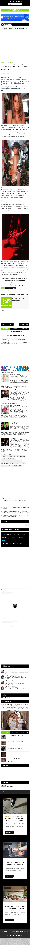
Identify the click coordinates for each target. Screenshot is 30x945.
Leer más (8, 832)
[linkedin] (14, 543)
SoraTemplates (11, 931)
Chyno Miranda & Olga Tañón (17, 422)
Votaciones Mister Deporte (15, 741)
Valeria (6, 669)
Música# (14, 288)
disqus (15, 328)
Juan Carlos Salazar (15, 405)
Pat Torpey (13, 438)
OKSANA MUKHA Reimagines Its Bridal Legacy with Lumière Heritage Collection (15, 516)
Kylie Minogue (5, 465)
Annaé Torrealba (19, 456)
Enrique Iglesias (20, 463)
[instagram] (22, 1)
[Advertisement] (15, 45)
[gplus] (10, 543)
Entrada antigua (24, 324)
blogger (5, 328)
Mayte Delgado (16, 465)
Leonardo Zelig (14, 390)
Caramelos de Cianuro (8, 461)
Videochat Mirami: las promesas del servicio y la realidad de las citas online (15, 864)
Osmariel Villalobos (9, 686)
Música (12, 62)
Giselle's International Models (15, 752)
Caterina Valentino (7, 463)
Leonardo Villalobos (8, 458)
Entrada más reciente (7, 324)
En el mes (15, 732)
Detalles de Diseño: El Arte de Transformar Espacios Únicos (15, 908)
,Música (8, 73)
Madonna (4, 456)
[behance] (19, 1)
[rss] (16, 1)
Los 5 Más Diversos (15, 374)
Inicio (3, 540)
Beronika (7, 62)
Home (2, 62)
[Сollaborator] (15, 17)
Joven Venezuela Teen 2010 (15, 735)
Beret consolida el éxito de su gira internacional (14, 504)
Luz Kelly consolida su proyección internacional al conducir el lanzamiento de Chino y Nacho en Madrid (15, 512)
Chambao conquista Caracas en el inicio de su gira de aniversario (15, 508)
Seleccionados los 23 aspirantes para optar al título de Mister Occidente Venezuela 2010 (18, 760)
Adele (19, 461)
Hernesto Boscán (9, 675)
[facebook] (8, 1)
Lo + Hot (5, 732)
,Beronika (4, 73)
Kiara (10, 456)
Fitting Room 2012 (9, 680)
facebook (24, 328)
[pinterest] (13, 1)
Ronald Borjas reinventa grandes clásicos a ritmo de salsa (15, 501)
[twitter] (10, 1)
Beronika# (7, 288)
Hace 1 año (24, 732)
